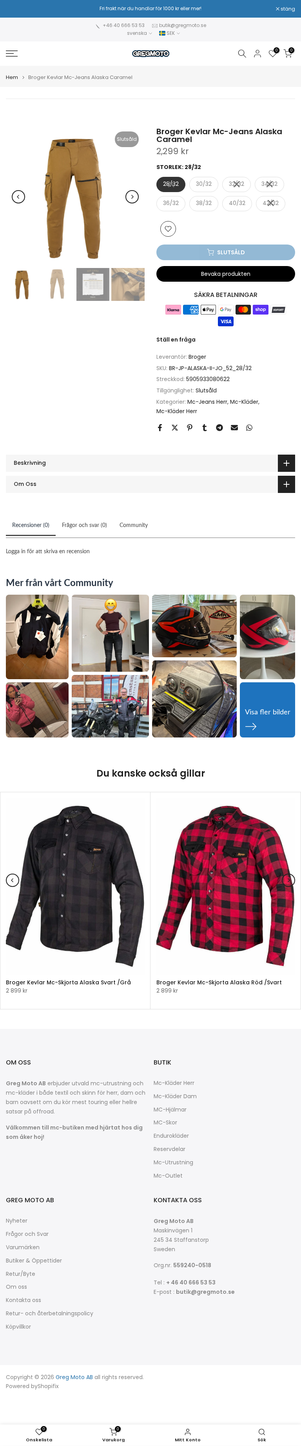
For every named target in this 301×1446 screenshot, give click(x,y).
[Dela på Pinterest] (189, 427)
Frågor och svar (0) (84, 525)
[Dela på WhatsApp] (249, 427)
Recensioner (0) (30, 525)
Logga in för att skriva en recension (48, 551)
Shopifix (48, 1386)
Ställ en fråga (176, 340)
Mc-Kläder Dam (175, 1096)
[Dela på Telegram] (219, 427)
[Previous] (18, 196)
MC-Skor (165, 1122)
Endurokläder (171, 1136)
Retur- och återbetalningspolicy (49, 1313)
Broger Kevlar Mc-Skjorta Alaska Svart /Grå (68, 982)
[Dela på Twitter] (174, 427)
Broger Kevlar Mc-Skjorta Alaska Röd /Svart (219, 982)
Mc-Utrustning (173, 1162)
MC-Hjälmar (170, 1109)
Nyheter (16, 1221)
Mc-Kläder (244, 402)
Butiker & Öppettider (34, 1260)
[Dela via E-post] (234, 427)
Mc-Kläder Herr (176, 411)
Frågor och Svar (27, 1234)
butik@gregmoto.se (182, 25)
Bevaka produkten (225, 274)
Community (134, 525)
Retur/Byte (20, 1274)
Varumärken (23, 1247)
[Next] (132, 196)
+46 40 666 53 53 (124, 25)
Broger (197, 357)
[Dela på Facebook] (159, 427)
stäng (17, 9)
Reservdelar (169, 1149)
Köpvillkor (18, 1327)
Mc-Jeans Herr (207, 402)
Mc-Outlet (168, 1176)
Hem (12, 77)
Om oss (16, 1287)
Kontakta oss (23, 1300)
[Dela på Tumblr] (204, 427)
